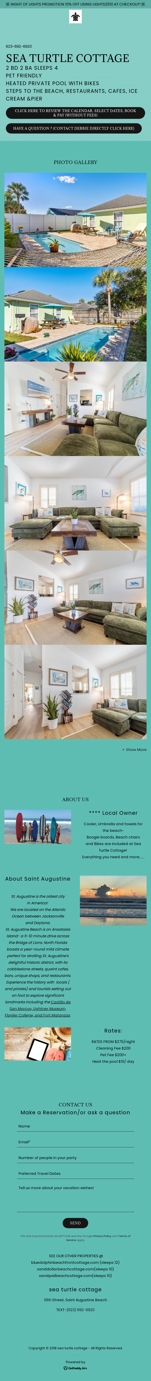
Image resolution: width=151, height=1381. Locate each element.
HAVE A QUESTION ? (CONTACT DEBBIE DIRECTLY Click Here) (73, 128)
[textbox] (75, 1126)
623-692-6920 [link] (19, 46)
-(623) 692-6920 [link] (79, 1309)
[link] (75, 17)
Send (75, 1223)
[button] (134, 749)
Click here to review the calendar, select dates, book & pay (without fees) (75, 113)
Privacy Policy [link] (102, 1236)
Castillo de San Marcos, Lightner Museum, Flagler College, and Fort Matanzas (38, 1008)
